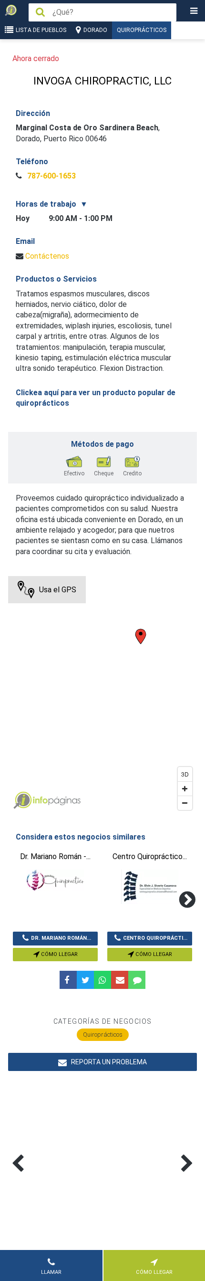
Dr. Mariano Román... (61, 938)
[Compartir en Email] (119, 980)
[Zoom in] (185, 788)
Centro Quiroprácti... (155, 938)
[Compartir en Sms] (136, 980)
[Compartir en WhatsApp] (102, 980)
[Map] (102, 695)
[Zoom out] (185, 803)
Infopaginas (22, 800)
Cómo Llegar (59, 954)
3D (185, 774)
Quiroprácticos (141, 30)
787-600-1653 (50, 175)
